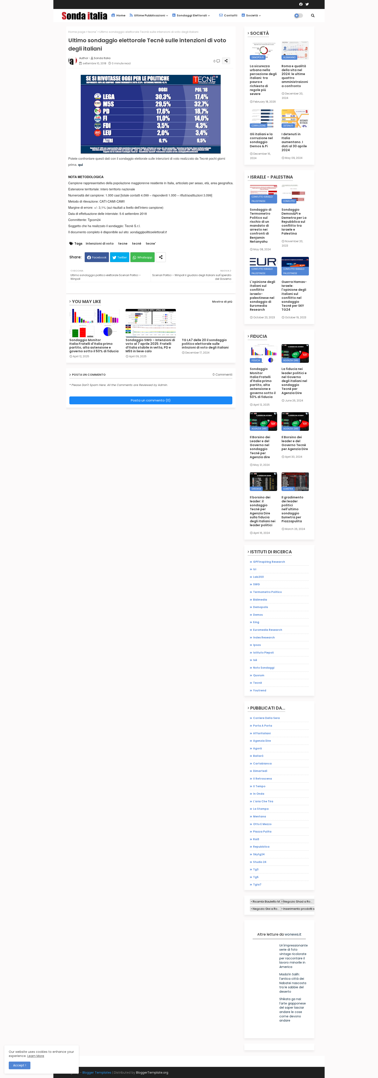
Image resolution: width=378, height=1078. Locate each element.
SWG (256, 584)
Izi (254, 569)
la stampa (261, 809)
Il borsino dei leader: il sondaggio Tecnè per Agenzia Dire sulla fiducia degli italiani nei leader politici (262, 511)
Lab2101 (258, 577)
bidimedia (260, 599)
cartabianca (262, 763)
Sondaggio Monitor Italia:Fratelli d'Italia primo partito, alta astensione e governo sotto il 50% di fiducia (94, 345)
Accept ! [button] (19, 1065)
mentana (259, 816)
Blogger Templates (96, 1072)
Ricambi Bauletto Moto (268, 901)
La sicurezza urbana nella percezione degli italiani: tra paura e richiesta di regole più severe (263, 80)
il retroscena (262, 778)
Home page (77, 32)
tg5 (256, 877)
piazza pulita (262, 831)
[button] (312, 15)
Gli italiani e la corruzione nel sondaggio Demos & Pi (261, 140)
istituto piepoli (263, 652)
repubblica (261, 846)
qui (80, 164)
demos (258, 615)
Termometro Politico (267, 592)
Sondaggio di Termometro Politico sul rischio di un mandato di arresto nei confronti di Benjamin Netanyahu (260, 226)
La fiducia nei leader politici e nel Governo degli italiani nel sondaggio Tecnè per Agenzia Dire (294, 381)
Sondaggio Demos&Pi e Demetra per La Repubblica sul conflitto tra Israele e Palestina (294, 221)
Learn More (35, 1056)
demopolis (260, 607)
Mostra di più (222, 302)
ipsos (257, 645)
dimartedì (260, 771)
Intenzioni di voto (100, 244)
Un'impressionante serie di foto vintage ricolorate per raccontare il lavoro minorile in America (293, 956)
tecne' (92, 32)
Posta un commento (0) (151, 400)
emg (256, 622)
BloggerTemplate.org (152, 1072)
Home (120, 15)
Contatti (230, 15)
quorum (258, 675)
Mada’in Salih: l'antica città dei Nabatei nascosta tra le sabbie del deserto (292, 983)
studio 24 (259, 862)
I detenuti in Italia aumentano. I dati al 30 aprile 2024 (294, 142)
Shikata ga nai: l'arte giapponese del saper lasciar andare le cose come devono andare (292, 1010)
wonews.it (293, 934)
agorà (257, 748)
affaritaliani (262, 733)
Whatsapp (144, 257)
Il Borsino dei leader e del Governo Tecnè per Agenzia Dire (295, 443)
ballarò (258, 756)
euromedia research (267, 630)
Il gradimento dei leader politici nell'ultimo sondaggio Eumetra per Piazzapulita (292, 509)
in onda (258, 794)
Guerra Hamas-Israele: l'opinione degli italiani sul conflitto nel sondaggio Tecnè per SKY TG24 (294, 296)
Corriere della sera (266, 718)
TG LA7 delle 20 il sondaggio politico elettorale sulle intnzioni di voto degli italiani (205, 343)
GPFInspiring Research (269, 562)
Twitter (122, 257)
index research (264, 637)
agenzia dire (262, 741)
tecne (123, 244)
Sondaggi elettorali (191, 15)
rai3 (256, 839)
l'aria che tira (263, 801)
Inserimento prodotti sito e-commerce (310, 909)
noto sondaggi (263, 668)
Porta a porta (262, 725)
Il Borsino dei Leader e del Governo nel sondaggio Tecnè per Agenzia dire (260, 447)
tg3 (256, 869)
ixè (255, 660)
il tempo (259, 786)
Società (251, 15)
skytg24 (259, 854)
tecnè (136, 244)
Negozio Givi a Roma (267, 909)
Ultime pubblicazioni (149, 15)
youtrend (259, 690)
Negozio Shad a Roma (299, 901)
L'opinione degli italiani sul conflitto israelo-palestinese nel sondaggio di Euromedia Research (262, 296)
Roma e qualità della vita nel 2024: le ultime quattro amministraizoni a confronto (295, 76)
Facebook (99, 257)
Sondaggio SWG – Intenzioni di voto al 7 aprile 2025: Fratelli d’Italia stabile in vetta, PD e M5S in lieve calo (150, 345)
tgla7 (257, 884)
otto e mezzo (262, 824)
